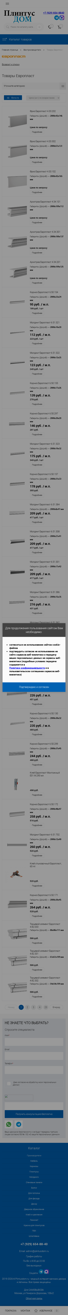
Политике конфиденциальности (27, 667)
